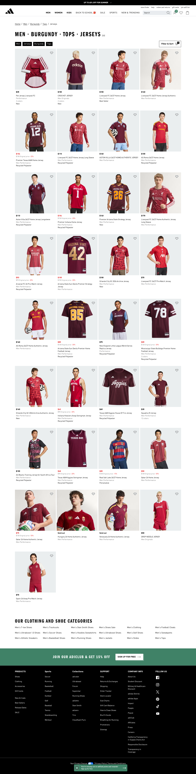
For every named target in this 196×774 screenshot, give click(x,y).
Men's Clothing (134, 627)
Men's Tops (160, 638)
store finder (145, 7)
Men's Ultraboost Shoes (110, 633)
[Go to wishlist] (181, 13)
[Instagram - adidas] (168, 685)
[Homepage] (9, 11)
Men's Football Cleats (165, 627)
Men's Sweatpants (163, 633)
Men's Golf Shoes (135, 633)
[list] (87, 44)
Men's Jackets (105, 638)
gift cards (175, 7)
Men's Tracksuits (51, 627)
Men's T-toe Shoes (23, 627)
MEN (48, 13)
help (152, 7)
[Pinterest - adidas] (168, 699)
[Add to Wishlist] (51, 53)
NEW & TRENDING (130, 13)
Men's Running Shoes (81, 638)
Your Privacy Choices (78, 764)
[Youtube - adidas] (168, 714)
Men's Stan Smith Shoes (82, 627)
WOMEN (58, 13)
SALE (102, 13)
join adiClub (185, 7)
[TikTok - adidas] (168, 706)
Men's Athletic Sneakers (26, 638)
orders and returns (163, 7)
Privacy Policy (101, 764)
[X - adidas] (168, 692)
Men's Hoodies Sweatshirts (83, 633)
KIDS (69, 13)
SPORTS (113, 13)
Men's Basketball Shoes (54, 638)
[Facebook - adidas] (168, 678)
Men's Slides (133, 638)
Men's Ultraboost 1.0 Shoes (27, 633)
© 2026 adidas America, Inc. (98, 770)
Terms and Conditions (117, 764)
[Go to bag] (187, 13)
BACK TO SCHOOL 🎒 (86, 13)
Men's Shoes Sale (107, 627)
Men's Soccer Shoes (52, 633)
